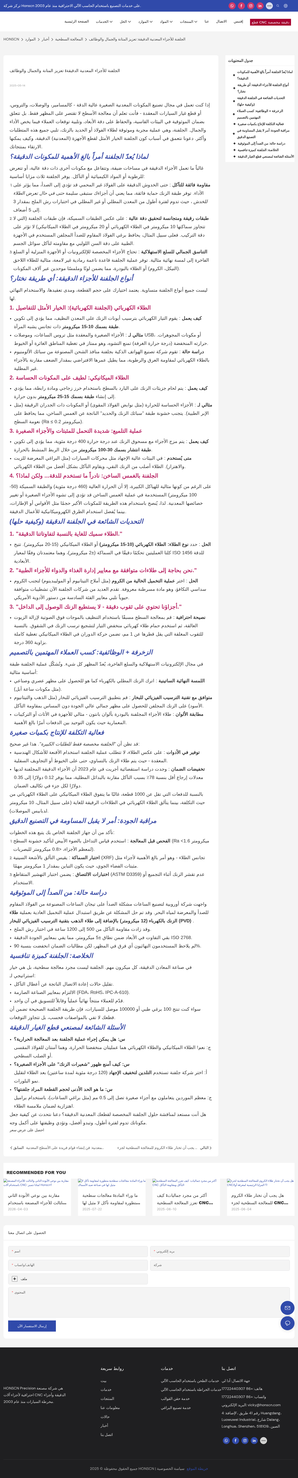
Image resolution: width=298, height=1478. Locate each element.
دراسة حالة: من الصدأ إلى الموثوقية (261, 143)
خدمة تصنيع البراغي (176, 1407)
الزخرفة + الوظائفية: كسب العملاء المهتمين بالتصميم (260, 114)
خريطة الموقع (197, 1468)
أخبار (45, 39)
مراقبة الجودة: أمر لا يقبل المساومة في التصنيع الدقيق (263, 133)
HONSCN (11, 39)
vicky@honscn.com (264, 1404)
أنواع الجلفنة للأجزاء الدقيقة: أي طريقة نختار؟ (263, 88)
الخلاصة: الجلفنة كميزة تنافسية (258, 150)
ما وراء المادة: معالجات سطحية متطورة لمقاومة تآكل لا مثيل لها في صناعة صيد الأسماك (110, 1199)
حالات (105, 1416)
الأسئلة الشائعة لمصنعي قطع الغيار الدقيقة (266, 156)
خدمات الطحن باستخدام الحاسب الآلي (190, 1380)
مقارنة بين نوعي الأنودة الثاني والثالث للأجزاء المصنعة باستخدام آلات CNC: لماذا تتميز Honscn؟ (36, 1199)
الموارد (30, 39)
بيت (103, 1380)
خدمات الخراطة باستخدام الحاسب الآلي (191, 1389)
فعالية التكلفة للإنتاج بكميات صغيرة (261, 124)
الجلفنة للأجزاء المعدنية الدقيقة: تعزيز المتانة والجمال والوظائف (137, 39)
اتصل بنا (107, 1434)
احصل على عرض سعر (27, 1130)
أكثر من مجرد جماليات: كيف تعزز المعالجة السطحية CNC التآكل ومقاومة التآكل (183, 1199)
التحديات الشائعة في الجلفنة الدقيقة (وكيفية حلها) (261, 101)
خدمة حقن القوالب (175, 1398)
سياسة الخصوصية (170, 1468)
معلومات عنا (110, 1407)
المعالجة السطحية (69, 39)
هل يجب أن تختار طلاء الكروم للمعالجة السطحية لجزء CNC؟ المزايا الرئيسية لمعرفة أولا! (258, 1199)
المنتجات (107, 1398)
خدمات (106, 1389)
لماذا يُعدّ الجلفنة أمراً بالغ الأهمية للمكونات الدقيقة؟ (265, 75)
